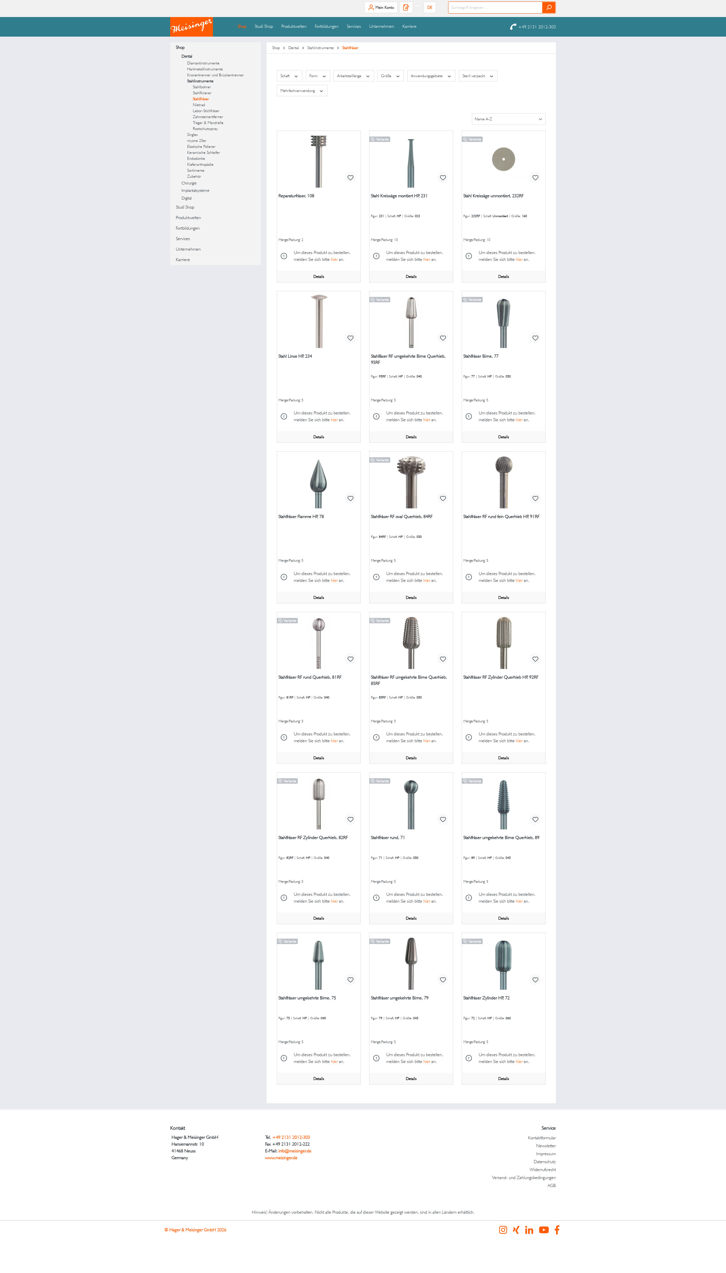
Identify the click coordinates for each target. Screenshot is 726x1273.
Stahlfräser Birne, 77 (481, 356)
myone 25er (196, 140)
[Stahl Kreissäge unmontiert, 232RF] (503, 159)
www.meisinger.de (281, 1157)
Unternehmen (188, 249)
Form (314, 76)
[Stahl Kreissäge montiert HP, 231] (411, 159)
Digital (187, 198)
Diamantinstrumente (203, 63)
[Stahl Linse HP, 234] (318, 319)
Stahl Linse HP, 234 (295, 356)
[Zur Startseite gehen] (198, 27)
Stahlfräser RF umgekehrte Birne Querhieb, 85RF (409, 680)
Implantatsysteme (195, 190)
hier (334, 259)
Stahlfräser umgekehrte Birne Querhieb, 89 (501, 837)
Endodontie (196, 158)
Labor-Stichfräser (206, 110)
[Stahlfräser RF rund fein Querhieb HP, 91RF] (503, 480)
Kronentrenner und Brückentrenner (215, 75)
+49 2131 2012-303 (537, 27)
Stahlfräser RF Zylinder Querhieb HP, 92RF (500, 677)
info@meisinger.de (294, 1151)
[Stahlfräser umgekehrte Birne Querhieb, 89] (503, 801)
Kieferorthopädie (200, 164)
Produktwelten (188, 217)
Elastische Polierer (201, 146)
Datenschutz (545, 1161)
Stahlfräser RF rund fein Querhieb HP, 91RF (501, 516)
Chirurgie (189, 183)
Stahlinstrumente (200, 81)
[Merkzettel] (406, 7)
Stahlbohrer (202, 87)
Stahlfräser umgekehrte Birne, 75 (307, 998)
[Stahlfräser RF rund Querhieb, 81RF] (318, 640)
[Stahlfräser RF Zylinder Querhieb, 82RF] (318, 801)
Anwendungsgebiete (427, 76)
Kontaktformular (542, 1137)
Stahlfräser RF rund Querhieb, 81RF (309, 677)
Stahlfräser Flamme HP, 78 (301, 516)
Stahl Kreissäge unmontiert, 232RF (493, 195)
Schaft (285, 76)
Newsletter (546, 1145)
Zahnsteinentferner (208, 116)
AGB (552, 1185)
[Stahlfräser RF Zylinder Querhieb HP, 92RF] (503, 640)
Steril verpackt (474, 76)
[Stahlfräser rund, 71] (411, 801)
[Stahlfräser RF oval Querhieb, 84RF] (411, 480)
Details (318, 276)
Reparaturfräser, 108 (296, 195)
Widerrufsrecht (543, 1169)
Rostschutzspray (205, 128)
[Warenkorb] (418, 6)
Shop (180, 47)
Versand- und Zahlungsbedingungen (524, 1177)
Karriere (183, 259)
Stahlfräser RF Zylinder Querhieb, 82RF (313, 837)
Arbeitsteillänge (349, 76)
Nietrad (199, 104)
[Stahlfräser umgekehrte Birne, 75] (318, 961)
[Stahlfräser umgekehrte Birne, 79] (411, 961)
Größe (386, 76)
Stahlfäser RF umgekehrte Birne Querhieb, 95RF (408, 359)
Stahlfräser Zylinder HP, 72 (486, 998)
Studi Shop (185, 207)
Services (183, 238)
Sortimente (195, 170)
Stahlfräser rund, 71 (388, 837)
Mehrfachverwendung (298, 90)
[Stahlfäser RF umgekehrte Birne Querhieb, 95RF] (411, 319)
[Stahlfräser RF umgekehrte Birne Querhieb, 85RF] (411, 640)
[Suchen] (549, 7)
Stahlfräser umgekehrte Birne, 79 (400, 998)
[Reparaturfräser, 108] (318, 159)
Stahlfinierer (202, 93)
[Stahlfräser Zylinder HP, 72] (503, 961)
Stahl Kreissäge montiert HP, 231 (399, 195)
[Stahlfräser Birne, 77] (503, 319)
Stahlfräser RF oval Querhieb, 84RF (401, 516)
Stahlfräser (201, 99)
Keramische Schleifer (203, 152)
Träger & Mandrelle (208, 122)
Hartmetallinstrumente (205, 69)
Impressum (546, 1153)
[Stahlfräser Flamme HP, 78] (318, 480)
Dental (187, 56)
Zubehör (194, 176)
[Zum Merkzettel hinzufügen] (350, 177)
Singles (192, 134)
